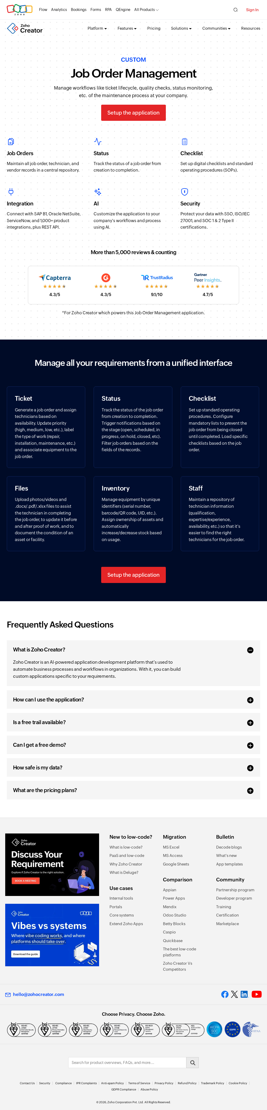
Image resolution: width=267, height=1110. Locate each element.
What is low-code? (126, 847)
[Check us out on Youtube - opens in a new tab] (257, 994)
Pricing (154, 28)
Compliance (63, 1083)
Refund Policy (187, 1083)
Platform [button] (95, 28)
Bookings (79, 10)
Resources (250, 28)
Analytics (59, 10)
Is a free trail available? (39, 722)
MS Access (173, 855)
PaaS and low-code (127, 855)
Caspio (169, 932)
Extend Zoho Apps (126, 923)
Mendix (170, 907)
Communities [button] (214, 28)
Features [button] (125, 28)
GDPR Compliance (123, 1089)
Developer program (234, 898)
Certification (227, 915)
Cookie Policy (238, 1083)
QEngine (123, 10)
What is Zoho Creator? (39, 650)
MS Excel (171, 847)
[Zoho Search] (236, 10)
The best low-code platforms (179, 952)
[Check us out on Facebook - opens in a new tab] (225, 994)
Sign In (252, 10)
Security (44, 1083)
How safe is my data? (37, 767)
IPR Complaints (86, 1083)
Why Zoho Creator (126, 864)
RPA (108, 10)
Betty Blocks (174, 923)
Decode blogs (229, 847)
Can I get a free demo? (39, 745)
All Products (144, 10)
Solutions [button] (179, 28)
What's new (226, 855)
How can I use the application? (48, 700)
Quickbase (173, 940)
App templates (229, 864)
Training (223, 907)
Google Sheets (176, 864)
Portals (116, 907)
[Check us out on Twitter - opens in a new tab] (234, 994)
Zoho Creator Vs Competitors (177, 966)
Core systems (122, 915)
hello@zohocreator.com (38, 994)
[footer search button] (192, 1062)
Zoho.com (20, 9)
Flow (43, 10)
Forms (95, 10)
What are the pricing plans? (45, 790)
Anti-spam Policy (112, 1083)
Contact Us (27, 1083)
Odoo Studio (174, 915)
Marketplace (227, 923)
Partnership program (235, 890)
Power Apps (174, 898)
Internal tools (121, 898)
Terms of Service (139, 1083)
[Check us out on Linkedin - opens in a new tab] (244, 994)
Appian (169, 890)
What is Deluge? (124, 872)
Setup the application (133, 113)
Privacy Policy (164, 1083)
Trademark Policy (212, 1083)
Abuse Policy (149, 1089)
